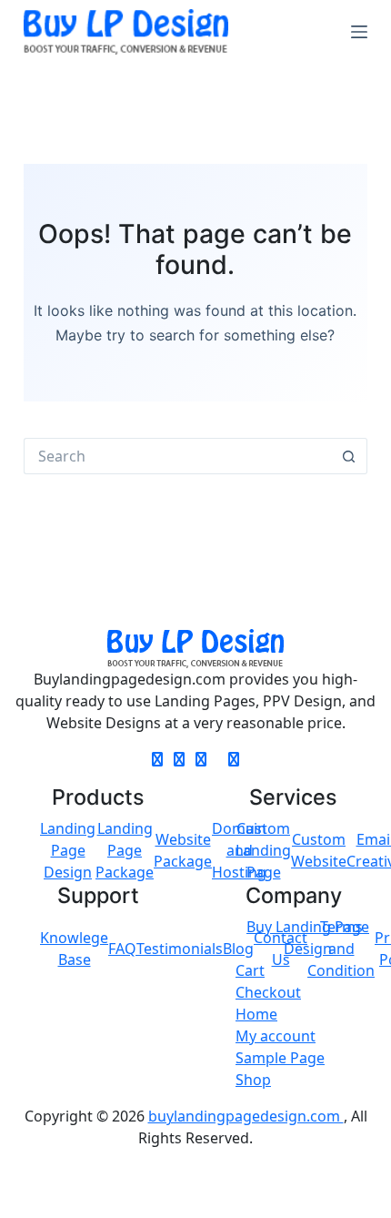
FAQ (122, 949)
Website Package (183, 850)
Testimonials (179, 949)
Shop (253, 1080)
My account (276, 1036)
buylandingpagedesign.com (246, 1116)
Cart (250, 970)
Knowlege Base (74, 948)
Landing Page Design (67, 850)
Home (256, 1014)
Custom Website (318, 850)
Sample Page (280, 1058)
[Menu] (359, 32)
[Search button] (349, 456)
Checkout (268, 992)
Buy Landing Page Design (307, 938)
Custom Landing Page (263, 850)
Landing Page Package (124, 850)
